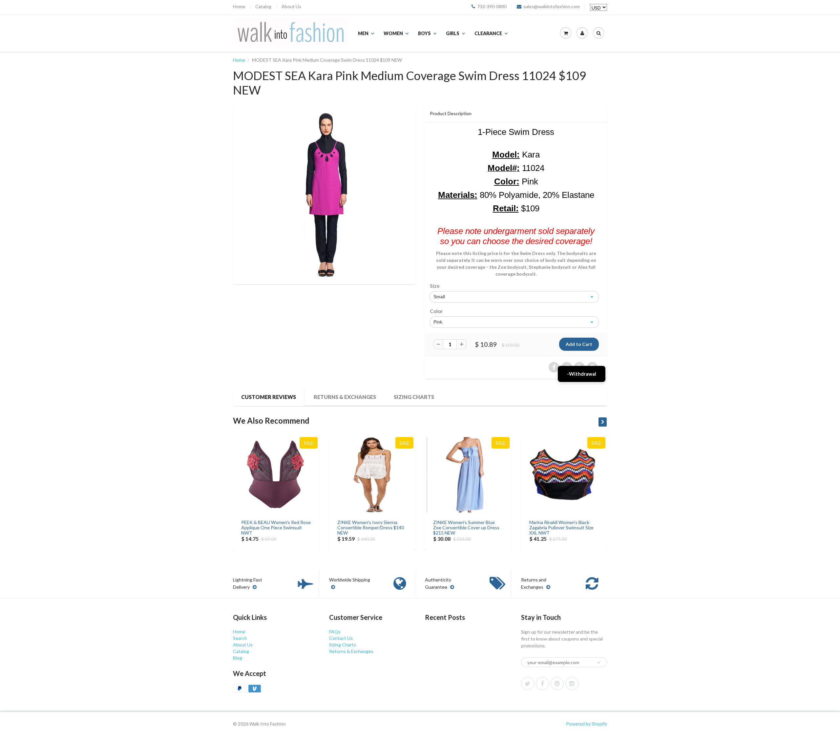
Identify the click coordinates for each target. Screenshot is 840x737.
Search (240, 638)
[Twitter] (527, 683)
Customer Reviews (268, 397)
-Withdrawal (581, 374)
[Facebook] (542, 683)
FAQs (335, 631)
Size (435, 286)
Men (363, 33)
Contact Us (341, 638)
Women (393, 33)
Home (239, 6)
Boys (424, 33)
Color (436, 311)
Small (439, 296)
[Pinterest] (557, 683)
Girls (452, 33)
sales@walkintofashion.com (551, 6)
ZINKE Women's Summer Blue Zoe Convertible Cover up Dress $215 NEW (466, 527)
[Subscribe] (599, 662)
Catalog (263, 6)
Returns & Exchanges (345, 397)
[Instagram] (571, 683)
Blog (237, 658)
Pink (437, 322)
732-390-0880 (492, 6)
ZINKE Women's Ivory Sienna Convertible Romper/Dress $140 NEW (370, 527)
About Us (291, 6)
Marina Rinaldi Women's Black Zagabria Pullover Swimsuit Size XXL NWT (561, 527)
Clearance (488, 33)
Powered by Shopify (586, 723)
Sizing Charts (414, 397)
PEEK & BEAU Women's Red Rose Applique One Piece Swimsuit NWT (276, 527)
